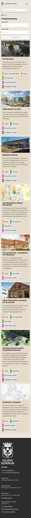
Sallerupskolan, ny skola (12, 109)
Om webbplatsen (6, 506)
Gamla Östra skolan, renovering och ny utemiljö (15, 301)
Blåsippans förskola (10, 155)
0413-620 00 (10, 470)
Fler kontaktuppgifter (8, 512)
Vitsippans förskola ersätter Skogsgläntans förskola (13, 349)
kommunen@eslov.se (13, 472)
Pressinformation (6, 498)
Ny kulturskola (8, 59)
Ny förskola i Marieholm (12, 402)
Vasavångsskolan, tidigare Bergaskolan (13, 204)
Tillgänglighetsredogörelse (9, 509)
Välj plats (4, 22)
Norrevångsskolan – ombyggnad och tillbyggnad (15, 254)
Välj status (5, 29)
